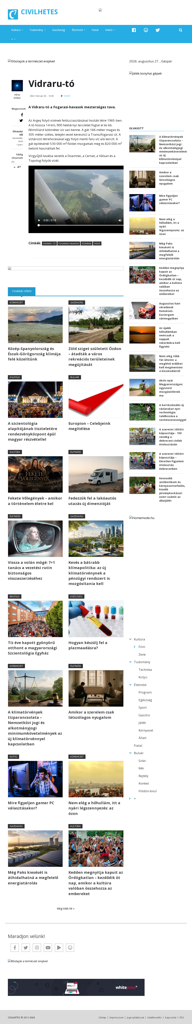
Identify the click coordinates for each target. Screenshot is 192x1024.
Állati (142, 738)
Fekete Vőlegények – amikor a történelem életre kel (35, 501)
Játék (142, 722)
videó (97, 243)
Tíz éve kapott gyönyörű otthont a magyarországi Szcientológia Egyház (32, 648)
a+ (19, 166)
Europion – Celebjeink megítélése (89, 426)
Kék (141, 768)
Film (142, 647)
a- (15, 167)
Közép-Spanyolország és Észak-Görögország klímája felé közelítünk (34, 354)
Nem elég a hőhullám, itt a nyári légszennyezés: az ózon (94, 808)
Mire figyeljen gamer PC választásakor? (31, 805)
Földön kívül (148, 791)
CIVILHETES (39, 11)
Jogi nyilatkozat (135, 1017)
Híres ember (17, 96)
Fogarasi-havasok (68, 243)
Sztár (142, 760)
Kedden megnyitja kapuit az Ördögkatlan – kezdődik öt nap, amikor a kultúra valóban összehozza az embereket (95, 883)
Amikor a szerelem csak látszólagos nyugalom (91, 715)
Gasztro (144, 715)
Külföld (15, 377)
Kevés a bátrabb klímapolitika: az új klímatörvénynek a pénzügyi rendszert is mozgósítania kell (89, 573)
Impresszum (117, 1017)
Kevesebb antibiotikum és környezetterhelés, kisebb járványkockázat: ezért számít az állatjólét (171, 489)
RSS (182, 1017)
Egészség (76, 596)
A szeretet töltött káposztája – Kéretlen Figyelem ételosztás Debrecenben (171, 461)
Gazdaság (58, 30)
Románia (86, 243)
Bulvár (74, 377)
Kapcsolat (170, 1017)
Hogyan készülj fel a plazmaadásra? (87, 645)
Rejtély (143, 776)
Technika (145, 669)
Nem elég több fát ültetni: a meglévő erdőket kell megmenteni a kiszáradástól (171, 363)
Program (145, 692)
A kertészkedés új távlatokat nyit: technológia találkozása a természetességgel (171, 412)
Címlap (102, 1017)
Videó (108, 30)
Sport (143, 707)
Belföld (15, 596)
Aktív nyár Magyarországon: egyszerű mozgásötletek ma (171, 388)
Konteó (144, 783)
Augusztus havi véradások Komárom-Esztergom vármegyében (169, 311)
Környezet (16, 302)
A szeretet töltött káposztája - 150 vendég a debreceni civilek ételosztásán (171, 437)
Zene (142, 654)
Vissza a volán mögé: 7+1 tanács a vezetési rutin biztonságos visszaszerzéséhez (31, 570)
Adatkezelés (154, 1017)
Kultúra (15, 30)
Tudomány (36, 30)
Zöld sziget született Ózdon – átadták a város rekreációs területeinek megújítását (94, 356)
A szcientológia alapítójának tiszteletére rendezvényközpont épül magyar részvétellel (32, 431)
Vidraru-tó (49, 243)
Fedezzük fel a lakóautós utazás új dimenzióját (92, 501)
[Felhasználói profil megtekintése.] (17, 85)
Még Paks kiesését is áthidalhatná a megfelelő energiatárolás (33, 878)
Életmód (77, 30)
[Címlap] (13, 14)
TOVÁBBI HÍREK (23, 291)
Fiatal (95, 30)
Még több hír (65, 908)
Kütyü (13, 756)
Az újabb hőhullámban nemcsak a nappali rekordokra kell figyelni (169, 337)
